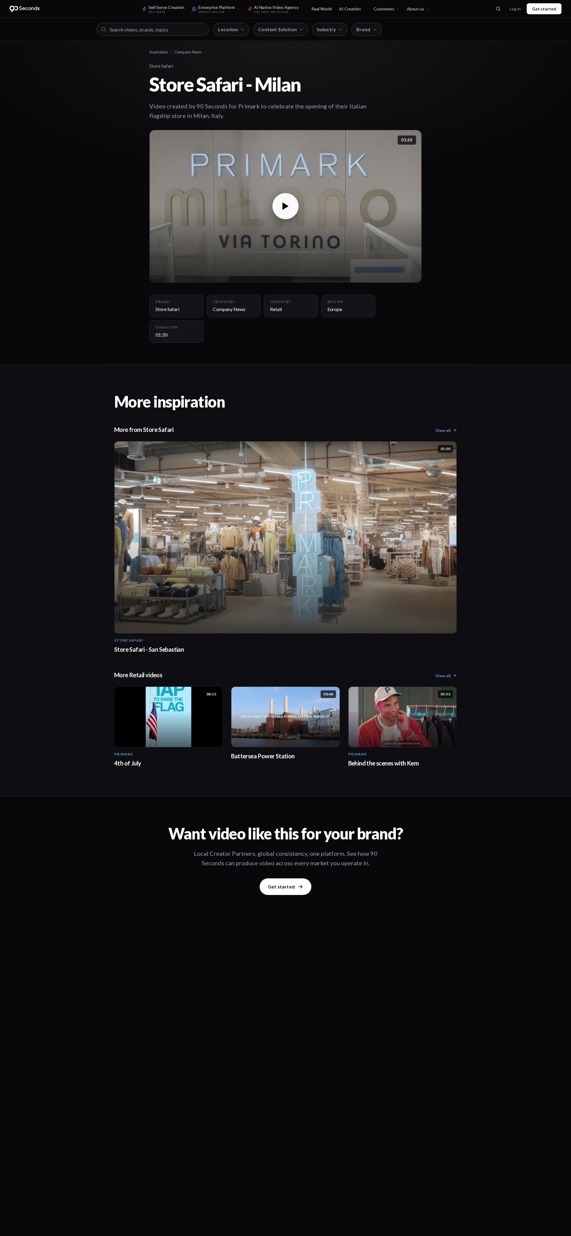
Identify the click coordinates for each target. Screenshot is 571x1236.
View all (443, 430)
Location (228, 29)
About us (415, 8)
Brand (363, 29)
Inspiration (158, 52)
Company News (188, 52)
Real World (321, 8)
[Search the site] (498, 9)
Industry (326, 29)
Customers (384, 8)
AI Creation (350, 8)
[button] (285, 206)
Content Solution (277, 29)
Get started (544, 8)
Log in (515, 8)
